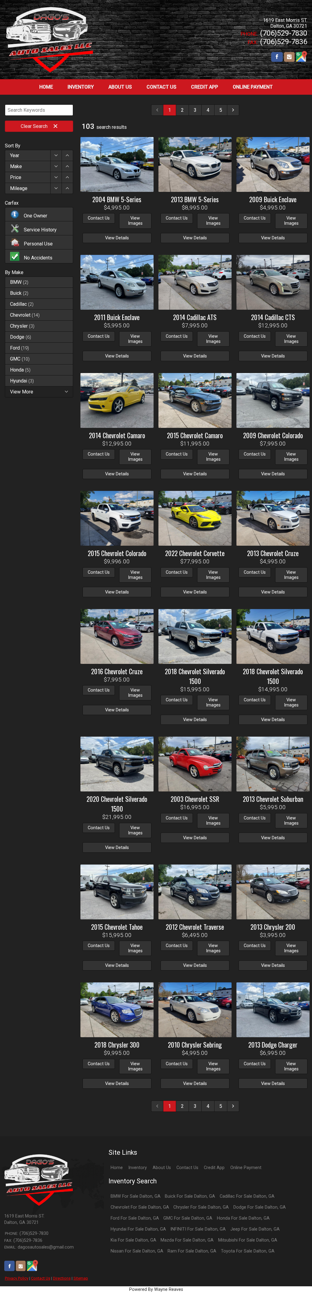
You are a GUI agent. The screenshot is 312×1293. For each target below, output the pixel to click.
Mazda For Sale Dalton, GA (187, 1240)
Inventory (137, 1167)
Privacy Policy (16, 1278)
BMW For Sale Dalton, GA (136, 1196)
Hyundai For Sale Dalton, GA (138, 1229)
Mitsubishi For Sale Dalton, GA (247, 1240)
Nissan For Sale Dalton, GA (137, 1251)
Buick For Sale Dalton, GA (190, 1196)
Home (117, 1167)
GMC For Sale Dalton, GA (187, 1218)
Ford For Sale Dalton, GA (135, 1218)
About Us (162, 1167)
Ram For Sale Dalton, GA (192, 1251)
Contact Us (40, 1278)
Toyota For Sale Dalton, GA (248, 1251)
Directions (62, 1278)
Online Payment (245, 1167)
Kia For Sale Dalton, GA (133, 1240)
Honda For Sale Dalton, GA (243, 1218)
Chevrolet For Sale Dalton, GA (140, 1207)
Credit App (214, 1167)
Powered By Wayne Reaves (156, 1289)
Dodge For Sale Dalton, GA (259, 1207)
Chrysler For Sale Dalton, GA (201, 1207)
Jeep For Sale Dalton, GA (255, 1229)
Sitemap (80, 1278)
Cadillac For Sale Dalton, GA (247, 1196)
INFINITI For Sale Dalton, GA (198, 1229)
